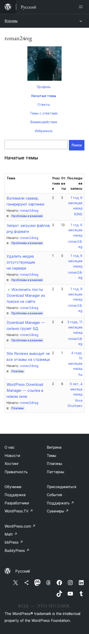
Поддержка (15, 494)
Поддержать (60, 503)
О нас (10, 447)
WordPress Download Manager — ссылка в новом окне (25, 390)
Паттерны (55, 472)
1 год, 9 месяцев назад (75, 294)
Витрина (54, 447)
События (54, 494)
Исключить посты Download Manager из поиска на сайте (26, 295)
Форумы (11, 21)
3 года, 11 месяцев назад (74, 327)
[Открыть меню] (81, 7)
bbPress (14, 542)
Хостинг (12, 463)
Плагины (17, 371)
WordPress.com (20, 526)
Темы (51, 455)
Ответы (43, 104)
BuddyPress (17, 550)
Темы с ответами (44, 113)
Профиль (44, 87)
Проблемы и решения (26, 216)
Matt (11, 534)
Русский (22, 571)
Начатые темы (43, 96)
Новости (12, 455)
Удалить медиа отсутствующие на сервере (21, 262)
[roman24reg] (44, 64)
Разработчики (17, 503)
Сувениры (58, 511)
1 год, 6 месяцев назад (75, 203)
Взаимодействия (43, 122)
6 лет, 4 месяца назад (76, 389)
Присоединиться (61, 486)
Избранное (43, 131)
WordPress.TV (19, 511)
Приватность (16, 472)
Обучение (13, 486)
